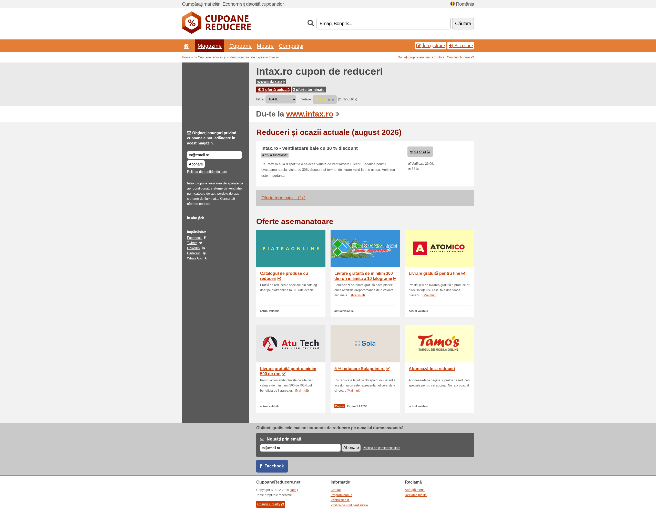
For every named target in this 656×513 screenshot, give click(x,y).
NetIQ (294, 490)
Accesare (463, 45)
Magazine (210, 46)
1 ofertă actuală (275, 89)
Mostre (265, 46)
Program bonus (341, 495)
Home (186, 57)
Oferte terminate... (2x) (283, 197)
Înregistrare (433, 45)
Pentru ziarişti (340, 500)
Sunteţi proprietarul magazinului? (421, 57)
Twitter (192, 243)
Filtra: (260, 99)
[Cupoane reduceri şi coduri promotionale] (216, 33)
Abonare (196, 164)
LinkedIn (193, 248)
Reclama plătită (416, 495)
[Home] (185, 46)
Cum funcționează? (460, 57)
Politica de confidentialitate (207, 172)
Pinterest (193, 253)
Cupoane (240, 46)
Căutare (463, 23)
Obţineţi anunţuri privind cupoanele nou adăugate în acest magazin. (211, 138)
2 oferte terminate (308, 89)
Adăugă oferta (415, 490)
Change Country (268, 504)
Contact (336, 490)
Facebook (194, 238)
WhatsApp (194, 258)
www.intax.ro (269, 81)
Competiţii (291, 46)
